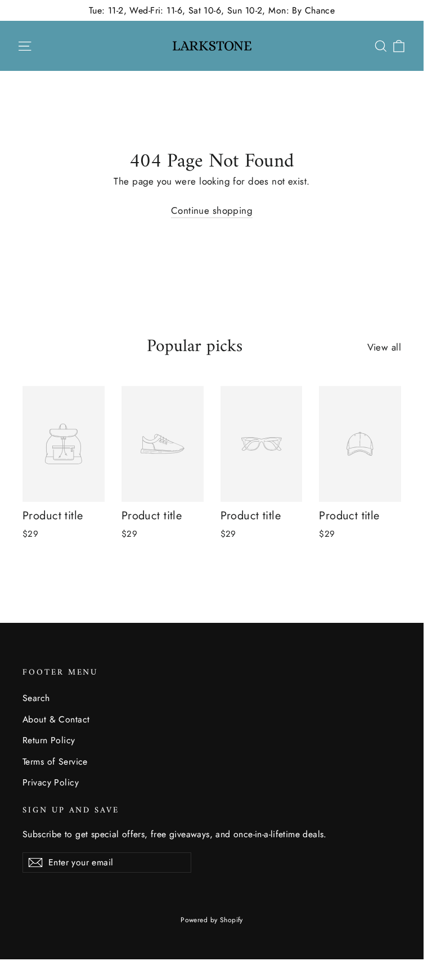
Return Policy (48, 740)
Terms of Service (55, 761)
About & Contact (55, 719)
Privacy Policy (50, 782)
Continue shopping (212, 210)
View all (384, 347)
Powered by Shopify (212, 920)
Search (36, 697)
